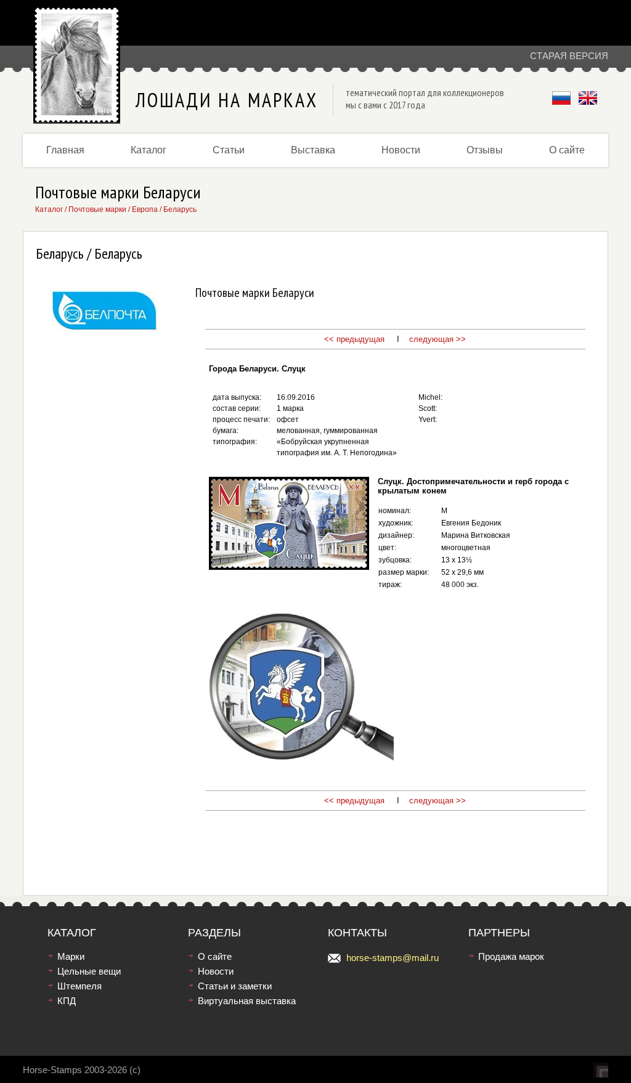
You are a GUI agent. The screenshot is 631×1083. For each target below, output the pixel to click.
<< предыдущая (354, 339)
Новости (400, 150)
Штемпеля (79, 986)
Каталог (148, 150)
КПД (66, 1001)
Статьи (229, 150)
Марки (70, 956)
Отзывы (484, 150)
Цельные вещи (89, 971)
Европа (145, 209)
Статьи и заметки (235, 986)
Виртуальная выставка (247, 1001)
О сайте (567, 150)
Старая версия (569, 56)
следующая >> (437, 339)
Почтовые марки (97, 209)
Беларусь (180, 209)
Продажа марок (511, 956)
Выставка (313, 150)
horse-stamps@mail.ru (392, 957)
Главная (65, 150)
